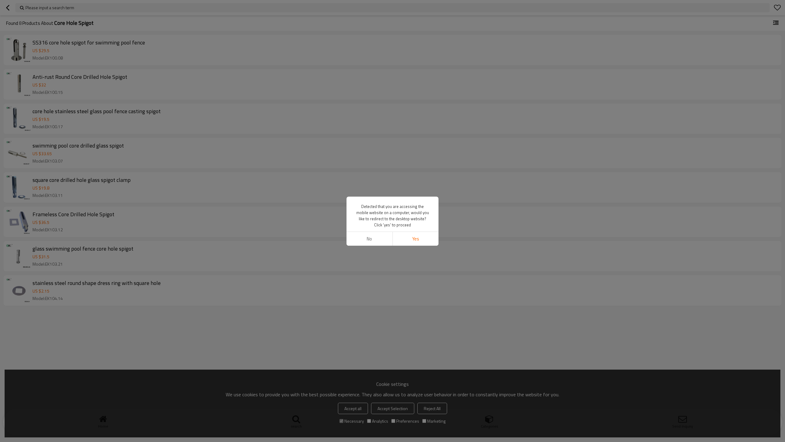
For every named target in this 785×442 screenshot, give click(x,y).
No (369, 238)
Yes (415, 238)
